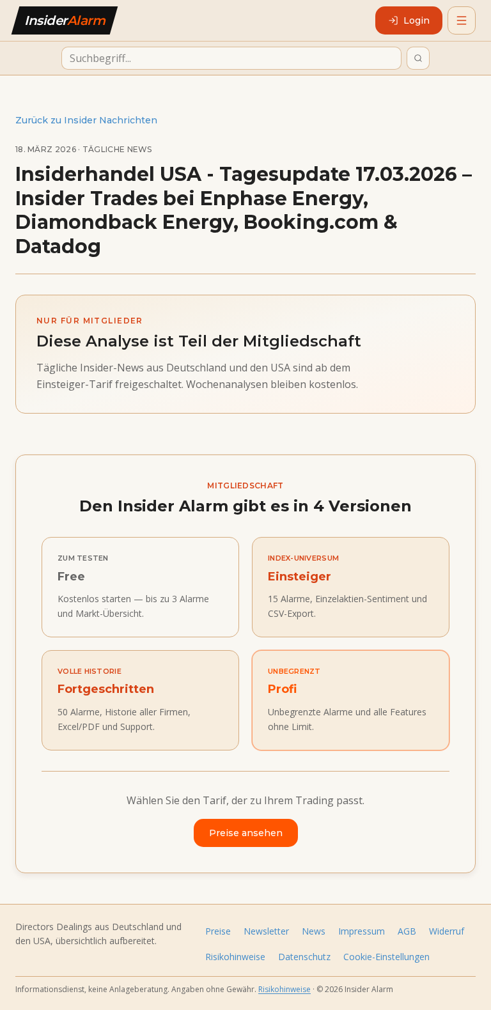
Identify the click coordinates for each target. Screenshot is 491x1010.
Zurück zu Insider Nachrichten (86, 120)
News (313, 931)
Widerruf (446, 931)
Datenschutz (304, 957)
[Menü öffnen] (462, 20)
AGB (407, 931)
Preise (218, 931)
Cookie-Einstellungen (386, 957)
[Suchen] (418, 58)
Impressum (361, 931)
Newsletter (266, 931)
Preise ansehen (246, 833)
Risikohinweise (235, 957)
